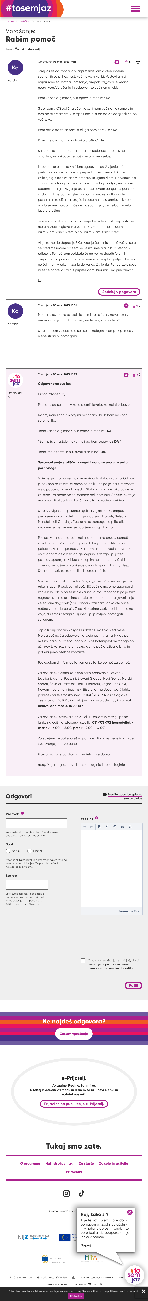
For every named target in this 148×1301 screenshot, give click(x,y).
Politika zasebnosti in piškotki (97, 1277)
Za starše (86, 1163)
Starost (12, 875)
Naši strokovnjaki (59, 1163)
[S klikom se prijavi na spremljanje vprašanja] (138, 62)
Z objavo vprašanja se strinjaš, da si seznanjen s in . (113, 964)
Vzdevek (12, 814)
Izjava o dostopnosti (56, 1284)
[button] (84, 827)
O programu (30, 1163)
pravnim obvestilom (121, 968)
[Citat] (116, 62)
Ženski (17, 851)
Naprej (86, 1245)
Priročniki (74, 1172)
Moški (37, 851)
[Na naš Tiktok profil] (81, 1193)
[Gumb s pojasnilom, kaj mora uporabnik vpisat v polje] (22, 813)
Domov (10, 21)
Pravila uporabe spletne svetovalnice (125, 796)
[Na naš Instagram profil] (66, 1193)
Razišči (23, 21)
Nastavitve (76, 1295)
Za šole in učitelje (113, 1163)
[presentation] (85, 827)
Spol (9, 844)
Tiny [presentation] (136, 911)
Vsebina (87, 819)
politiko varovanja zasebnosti (122, 1291)
